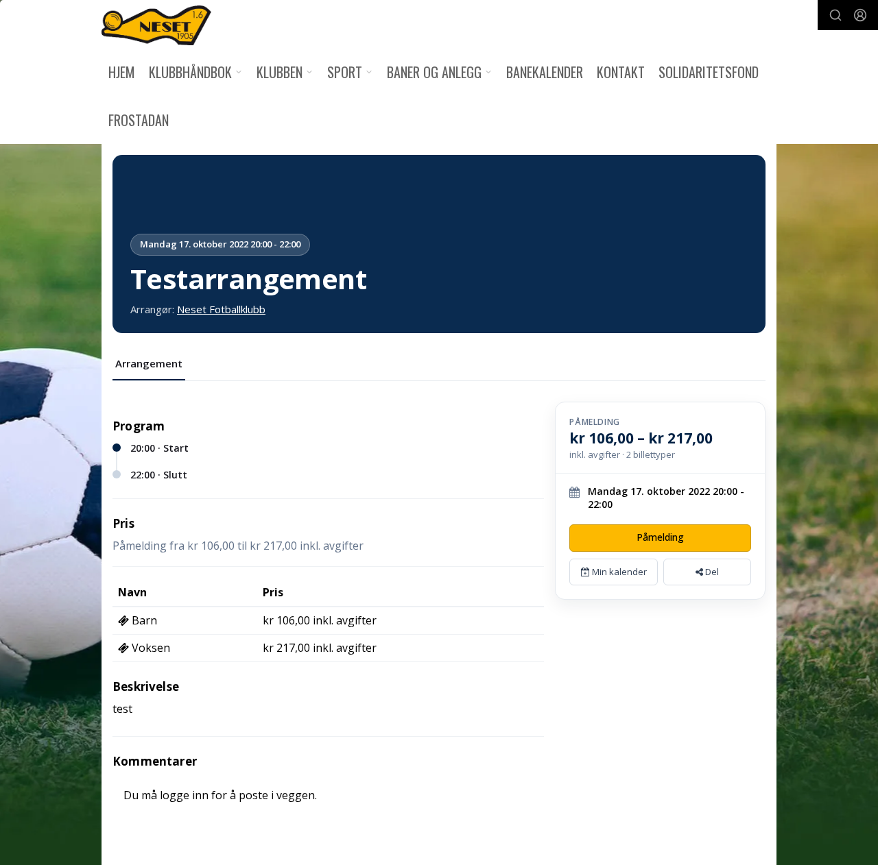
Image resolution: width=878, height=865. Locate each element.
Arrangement (148, 363)
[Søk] (835, 15)
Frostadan (138, 120)
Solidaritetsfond (708, 72)
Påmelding (660, 537)
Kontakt (621, 72)
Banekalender (544, 72)
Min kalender (618, 571)
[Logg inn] (860, 15)
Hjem (121, 72)
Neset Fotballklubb (221, 309)
